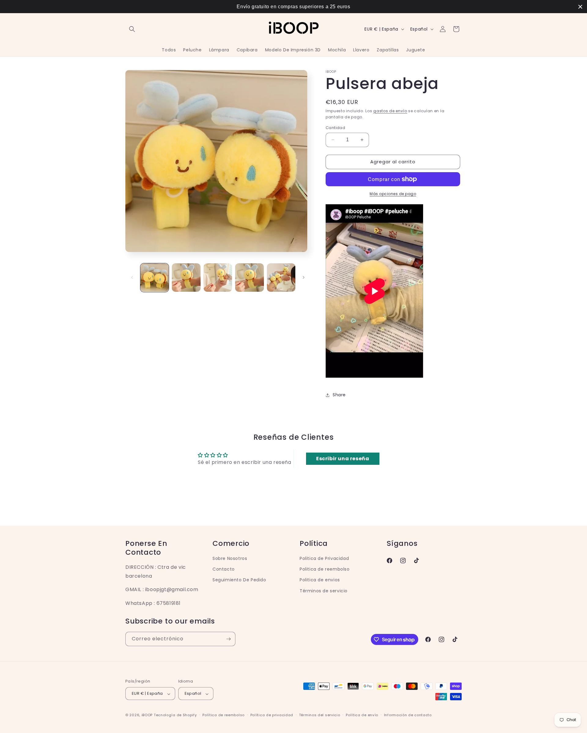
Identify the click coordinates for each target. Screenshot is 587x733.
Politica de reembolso (325, 569)
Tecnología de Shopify (175, 715)
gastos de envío (390, 110)
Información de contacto (408, 715)
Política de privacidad (271, 715)
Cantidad (335, 128)
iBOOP (148, 715)
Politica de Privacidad (324, 558)
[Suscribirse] (228, 639)
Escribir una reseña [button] (342, 458)
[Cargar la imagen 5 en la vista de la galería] (281, 277)
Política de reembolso (223, 715)
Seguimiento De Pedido (239, 580)
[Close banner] (580, 6)
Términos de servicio (324, 590)
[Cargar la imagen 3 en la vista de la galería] (218, 277)
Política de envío (362, 715)
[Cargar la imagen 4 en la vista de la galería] (249, 277)
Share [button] (339, 395)
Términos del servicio (319, 715)
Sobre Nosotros (229, 558)
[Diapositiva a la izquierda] (132, 277)
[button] (132, 29)
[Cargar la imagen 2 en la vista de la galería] (186, 277)
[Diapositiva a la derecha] (303, 277)
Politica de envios (320, 580)
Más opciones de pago (393, 193)
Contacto (223, 569)
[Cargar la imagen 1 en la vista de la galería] (154, 277)
